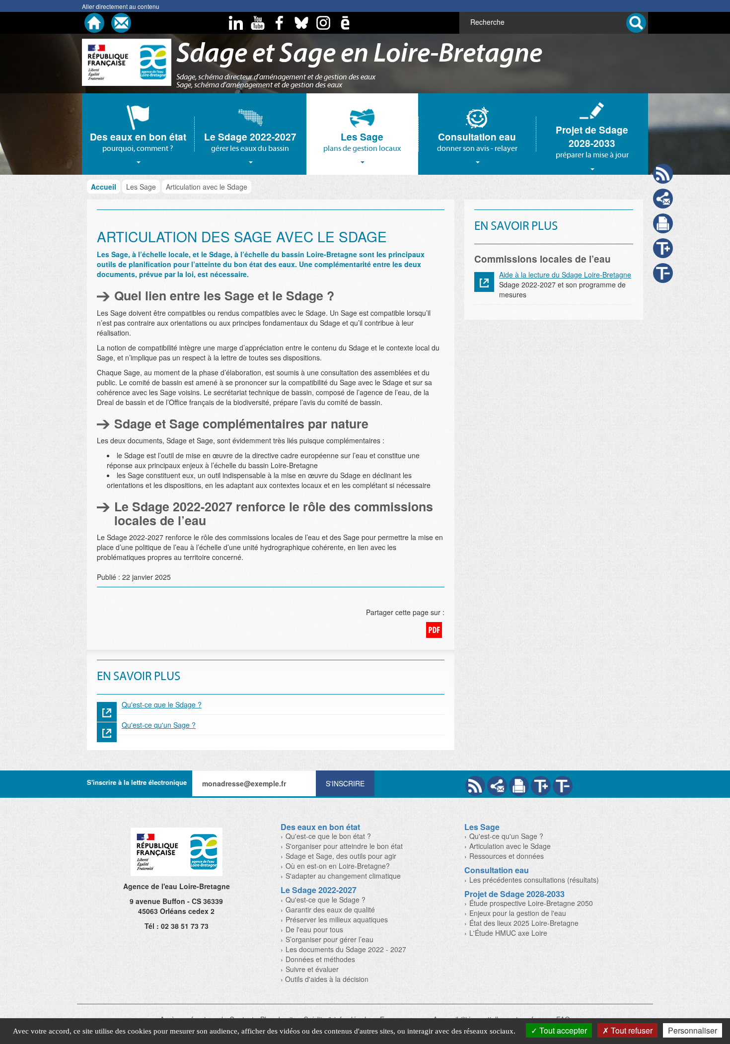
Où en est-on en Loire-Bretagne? (338, 866)
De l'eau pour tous (314, 929)
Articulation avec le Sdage (510, 846)
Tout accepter (562, 1030)
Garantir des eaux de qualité (330, 909)
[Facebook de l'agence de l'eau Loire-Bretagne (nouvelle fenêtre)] (280, 23)
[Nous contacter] (121, 23)
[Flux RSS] (475, 786)
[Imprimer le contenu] (663, 223)
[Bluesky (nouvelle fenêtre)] (301, 23)
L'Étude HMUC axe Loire (508, 933)
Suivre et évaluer (312, 969)
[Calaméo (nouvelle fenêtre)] (345, 23)
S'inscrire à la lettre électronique (137, 782)
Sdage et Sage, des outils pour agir (341, 856)
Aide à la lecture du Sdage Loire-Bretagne (565, 274)
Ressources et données (506, 856)
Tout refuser (631, 1030)
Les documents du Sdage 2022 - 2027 (346, 949)
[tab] (138, 134)
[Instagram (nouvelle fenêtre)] (323, 23)
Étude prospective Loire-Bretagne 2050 (531, 903)
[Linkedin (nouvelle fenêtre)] (236, 23)
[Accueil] (94, 23)
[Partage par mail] (497, 786)
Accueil (103, 187)
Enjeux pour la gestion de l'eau (517, 913)
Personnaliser (692, 1030)
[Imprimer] (519, 786)
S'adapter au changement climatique (343, 876)
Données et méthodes (320, 959)
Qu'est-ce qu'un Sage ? (159, 725)
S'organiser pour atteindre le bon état (344, 846)
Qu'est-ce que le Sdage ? (162, 704)
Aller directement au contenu (120, 6)
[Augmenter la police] (541, 786)
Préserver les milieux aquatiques (337, 919)
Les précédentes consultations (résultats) (534, 880)
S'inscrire (345, 783)
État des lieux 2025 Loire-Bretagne (524, 923)
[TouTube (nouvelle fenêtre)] (258, 23)
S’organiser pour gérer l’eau (329, 939)
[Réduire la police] (563, 786)
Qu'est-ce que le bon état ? (328, 836)
